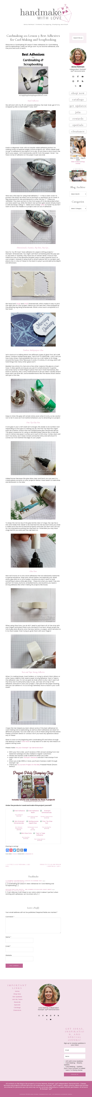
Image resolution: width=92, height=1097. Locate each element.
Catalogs (17, 1008)
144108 (18, 829)
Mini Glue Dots (25, 837)
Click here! (26, 741)
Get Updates (17, 997)
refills (43, 205)
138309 (47, 828)
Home (17, 991)
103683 (26, 838)
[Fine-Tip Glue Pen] (46, 823)
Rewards (17, 1002)
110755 (32, 829)
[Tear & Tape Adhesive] (39, 835)
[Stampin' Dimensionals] (46, 812)
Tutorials (14, 854)
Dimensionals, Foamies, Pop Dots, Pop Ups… (33, 248)
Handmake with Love (46, 13)
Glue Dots (33, 571)
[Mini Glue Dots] (26, 833)
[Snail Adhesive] (19, 811)
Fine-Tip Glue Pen (46, 827)
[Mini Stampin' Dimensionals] (19, 823)
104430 (46, 818)
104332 (19, 816)
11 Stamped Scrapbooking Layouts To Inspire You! (24, 880)
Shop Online (80, 163)
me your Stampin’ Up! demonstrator (29, 748)
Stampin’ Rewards (30, 757)
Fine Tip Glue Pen (33, 422)
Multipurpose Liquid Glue (33, 828)
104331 (32, 818)
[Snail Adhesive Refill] (33, 812)
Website (9, 955)
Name (8, 937)
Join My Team (17, 999)
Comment (10, 917)
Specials (17, 1005)
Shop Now (17, 994)
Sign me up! (75, 1074)
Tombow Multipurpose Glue (33, 350)
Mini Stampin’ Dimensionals (18, 828)
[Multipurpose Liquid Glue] (33, 823)
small (26, 304)
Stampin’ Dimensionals (47, 816)
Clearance (17, 1010)
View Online (75, 162)
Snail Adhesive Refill (32, 816)
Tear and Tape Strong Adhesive (33, 672)
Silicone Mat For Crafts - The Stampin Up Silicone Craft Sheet (29, 889)
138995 (40, 840)
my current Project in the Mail (28, 765)
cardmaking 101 (29, 854)
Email (8, 946)
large (18, 304)
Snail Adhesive (33, 101)
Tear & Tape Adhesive (39, 839)
